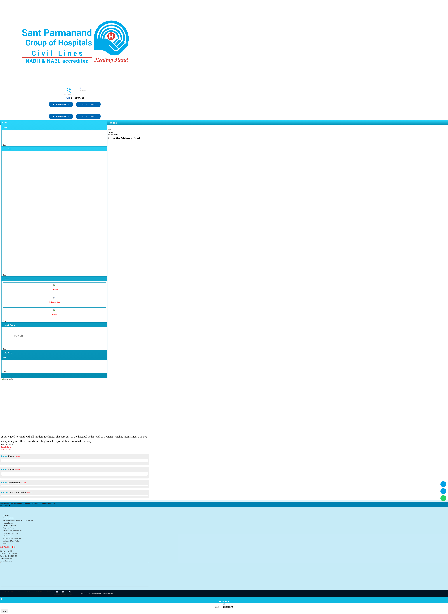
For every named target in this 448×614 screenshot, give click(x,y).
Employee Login (8, 528)
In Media (6, 515)
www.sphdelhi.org (6, 561)
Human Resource (8, 523)
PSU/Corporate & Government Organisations (18, 520)
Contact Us (50, 591)
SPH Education (8, 536)
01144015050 (75, 98)
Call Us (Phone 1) (61, 104)
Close (4, 611)
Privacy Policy (39, 591)
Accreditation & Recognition (12, 538)
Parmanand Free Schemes (11, 533)
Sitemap (18, 591)
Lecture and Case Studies (11, 541)
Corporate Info (8, 591)
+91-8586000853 (5, 506)
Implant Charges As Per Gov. (12, 531)
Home (109, 130)
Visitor (109, 132)
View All (17, 456)
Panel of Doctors (8, 518)
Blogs (5, 543)
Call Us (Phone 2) (88, 104)
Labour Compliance (9, 525)
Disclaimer (27, 591)
